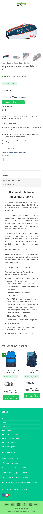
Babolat (26, 63)
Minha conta (6, 430)
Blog (3, 418)
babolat (7, 155)
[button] (3, 3)
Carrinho (5, 422)
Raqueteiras (18, 63)
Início (3, 63)
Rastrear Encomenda (9, 442)
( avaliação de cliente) (18, 76)
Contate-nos (6, 426)
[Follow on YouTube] (7, 495)
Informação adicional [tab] (12, 180)
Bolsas (9, 63)
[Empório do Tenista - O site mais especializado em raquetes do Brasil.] (21, 3)
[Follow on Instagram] (3, 495)
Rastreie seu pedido (9, 447)
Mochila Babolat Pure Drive (32, 371)
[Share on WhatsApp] (3, 160)
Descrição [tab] (7, 176)
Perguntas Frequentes (10, 434)
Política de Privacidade (10, 439)
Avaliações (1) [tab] (8, 185)
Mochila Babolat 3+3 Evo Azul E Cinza (11, 371)
